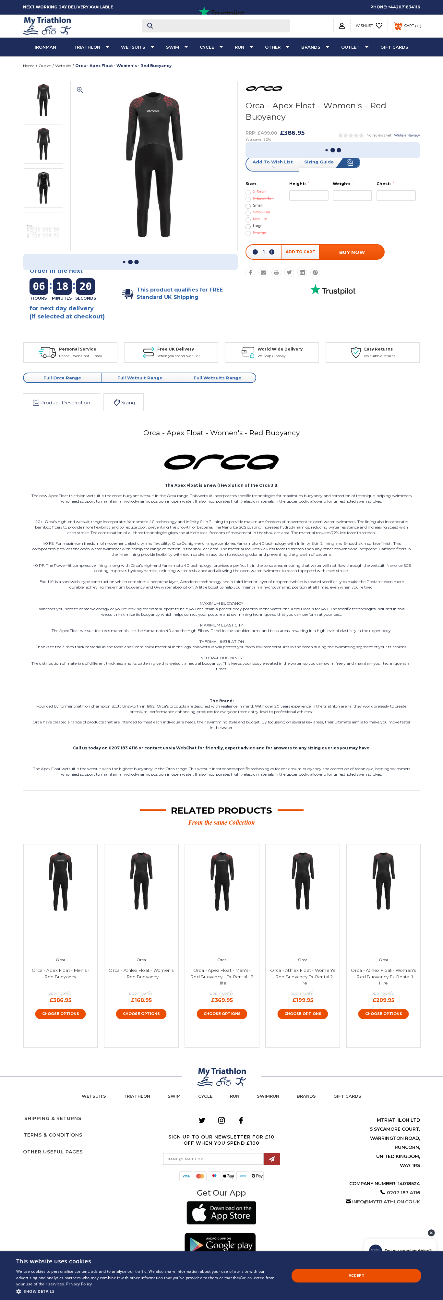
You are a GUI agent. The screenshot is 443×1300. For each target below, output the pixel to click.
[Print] (276, 272)
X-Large (259, 232)
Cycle (207, 47)
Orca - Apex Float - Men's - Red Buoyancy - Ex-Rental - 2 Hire (222, 976)
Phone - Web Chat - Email (80, 356)
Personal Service (77, 349)
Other (273, 47)
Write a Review (407, 135)
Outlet (350, 47)
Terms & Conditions (53, 1135)
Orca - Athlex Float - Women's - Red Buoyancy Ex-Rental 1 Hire (383, 976)
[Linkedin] (302, 272)
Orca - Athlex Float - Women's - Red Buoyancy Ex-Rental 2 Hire (302, 976)
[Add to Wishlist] (67, 944)
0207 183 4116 (403, 1193)
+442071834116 (404, 7)
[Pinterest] (315, 272)
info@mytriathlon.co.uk (386, 1202)
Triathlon (87, 47)
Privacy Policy (79, 1284)
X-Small (259, 192)
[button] (221, 1214)
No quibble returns (379, 356)
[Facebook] (250, 272)
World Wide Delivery (280, 349)
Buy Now (352, 252)
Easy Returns (378, 349)
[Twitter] (289, 272)
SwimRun (268, 1096)
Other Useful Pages (53, 1152)
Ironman (45, 47)
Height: (299, 183)
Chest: (385, 183)
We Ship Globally (271, 356)
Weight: (343, 183)
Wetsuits (133, 47)
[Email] (263, 272)
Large (257, 226)
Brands (310, 47)
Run (239, 47)
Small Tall (261, 212)
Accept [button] (356, 1275)
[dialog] (221, 1275)
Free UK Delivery (175, 349)
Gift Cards (394, 47)
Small (258, 205)
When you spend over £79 (178, 356)
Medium (260, 219)
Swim (172, 47)
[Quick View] (53, 944)
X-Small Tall (263, 198)
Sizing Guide (319, 161)
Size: (252, 183)
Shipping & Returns (52, 1118)
